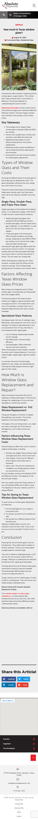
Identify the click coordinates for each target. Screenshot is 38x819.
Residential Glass (27, 40)
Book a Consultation (22, 13)
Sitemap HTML (19, 808)
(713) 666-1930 (19, 791)
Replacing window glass (10, 108)
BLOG (19, 812)
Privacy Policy (19, 800)
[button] (9, 679)
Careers (19, 816)
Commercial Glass (13, 40)
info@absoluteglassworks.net (19, 783)
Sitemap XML (19, 804)
